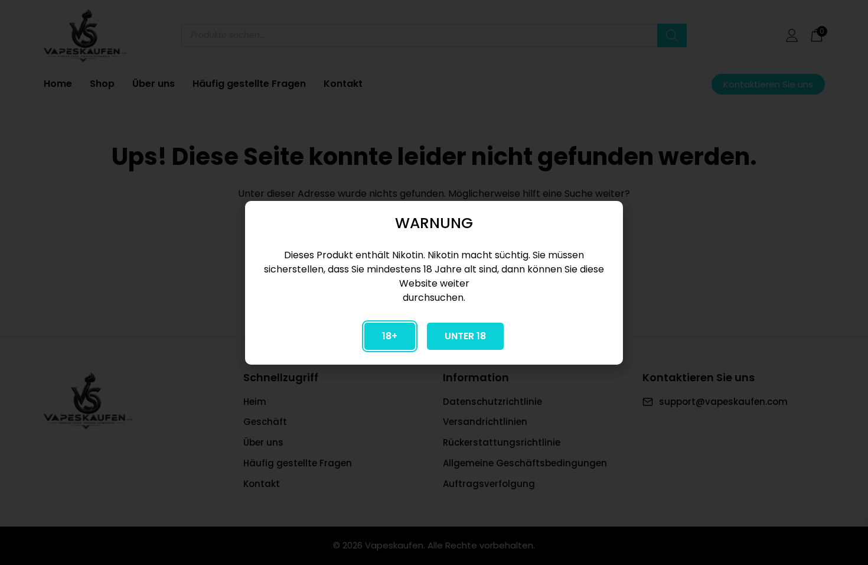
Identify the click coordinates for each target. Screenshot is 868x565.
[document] (434, 282)
